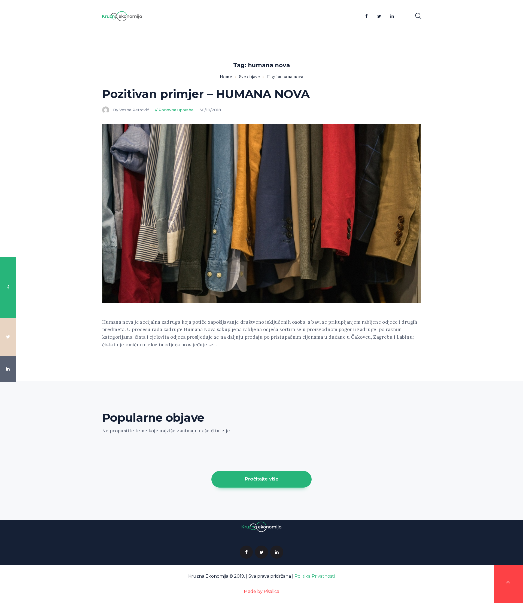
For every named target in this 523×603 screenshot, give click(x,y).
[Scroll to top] (508, 584)
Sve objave (249, 76)
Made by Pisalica (261, 591)
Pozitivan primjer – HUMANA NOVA (206, 94)
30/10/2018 (210, 110)
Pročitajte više (261, 479)
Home (226, 76)
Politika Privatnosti (314, 576)
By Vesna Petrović (131, 110)
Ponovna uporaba (176, 110)
